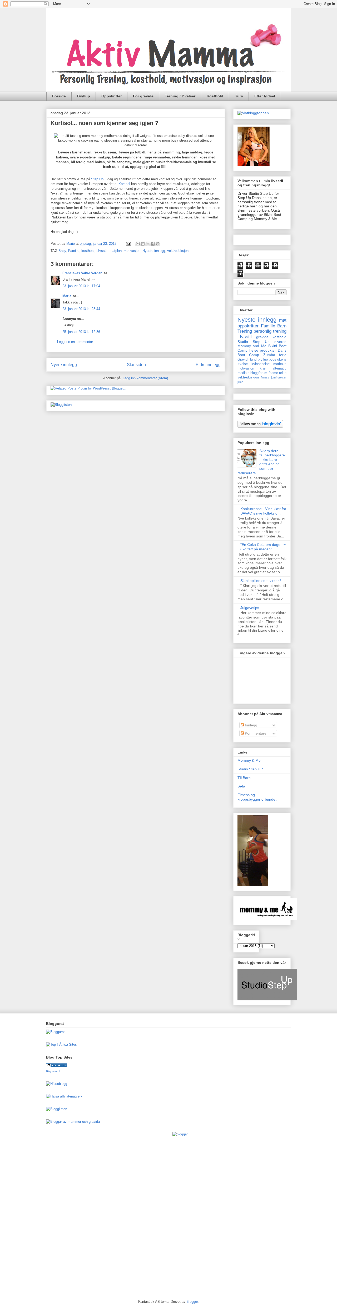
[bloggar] (180, 1134)
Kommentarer (256, 733)
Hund (252, 359)
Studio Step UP (250, 769)
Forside (59, 96)
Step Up (97, 179)
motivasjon (132, 251)
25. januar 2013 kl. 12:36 (81, 332)
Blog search (53, 1071)
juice (240, 381)
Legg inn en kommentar (75, 342)
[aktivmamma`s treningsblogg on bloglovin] (260, 426)
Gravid (242, 359)
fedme (273, 373)
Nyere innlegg (64, 364)
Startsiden (136, 364)
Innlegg (250, 725)
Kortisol (124, 184)
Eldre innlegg (208, 364)
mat (282, 320)
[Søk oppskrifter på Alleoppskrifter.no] (253, 113)
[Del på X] (147, 243)
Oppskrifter (111, 96)
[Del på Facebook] (152, 243)
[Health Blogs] (56, 1066)
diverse (280, 342)
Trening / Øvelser (180, 96)
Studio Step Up (253, 342)
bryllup (263, 359)
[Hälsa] (52, 1096)
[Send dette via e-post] (137, 243)
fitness (265, 377)
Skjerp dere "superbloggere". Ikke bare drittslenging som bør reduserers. (261, 462)
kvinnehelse (260, 364)
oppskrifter (248, 325)
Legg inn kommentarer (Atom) (145, 378)
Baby (62, 251)
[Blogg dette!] (142, 243)
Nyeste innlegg (153, 251)
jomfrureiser (278, 377)
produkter (268, 350)
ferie (282, 355)
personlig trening (270, 331)
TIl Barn (244, 778)
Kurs (239, 96)
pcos (272, 359)
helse (253, 350)
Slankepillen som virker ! (260, 580)
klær (263, 368)
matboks (279, 364)
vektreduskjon (248, 377)
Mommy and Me (251, 346)
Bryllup (83, 96)
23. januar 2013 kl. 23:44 (81, 309)
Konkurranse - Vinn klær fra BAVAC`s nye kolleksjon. (263, 511)
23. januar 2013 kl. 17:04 (81, 286)
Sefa (241, 786)
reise (282, 373)
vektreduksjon (178, 251)
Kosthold (215, 96)
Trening (244, 331)
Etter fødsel (264, 96)
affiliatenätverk (71, 1096)
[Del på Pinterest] (157, 243)
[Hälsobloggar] (56, 1084)
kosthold (87, 251)
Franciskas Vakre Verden (82, 273)
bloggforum (258, 373)
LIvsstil (101, 251)
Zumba (269, 355)
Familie (73, 251)
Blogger (192, 1302)
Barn (281, 325)
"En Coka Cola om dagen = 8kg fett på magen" (263, 546)
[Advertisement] (67, 1211)
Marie (66, 296)
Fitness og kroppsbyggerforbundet (256, 797)
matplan (116, 251)
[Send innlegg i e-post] (128, 244)
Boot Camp (248, 355)
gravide (262, 337)
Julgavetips (249, 608)
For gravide (143, 96)
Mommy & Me (249, 760)
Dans (282, 350)
